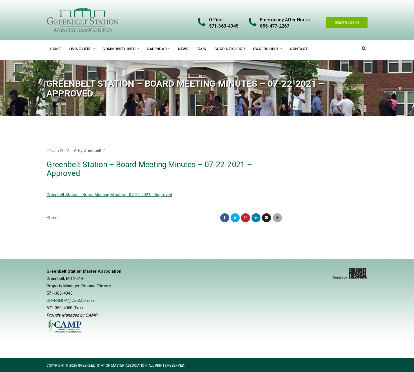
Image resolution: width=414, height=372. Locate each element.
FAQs (201, 49)
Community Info (119, 49)
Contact (299, 49)
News (183, 49)
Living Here (80, 49)
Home (55, 49)
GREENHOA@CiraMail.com (70, 300)
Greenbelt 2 (94, 150)
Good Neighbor (229, 49)
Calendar (157, 49)
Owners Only (266, 49)
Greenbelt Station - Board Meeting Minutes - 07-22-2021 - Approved (109, 194)
